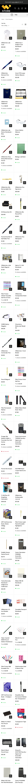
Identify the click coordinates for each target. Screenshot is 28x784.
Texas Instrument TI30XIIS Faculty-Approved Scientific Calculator (20, 440)
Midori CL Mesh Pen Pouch (6, 722)
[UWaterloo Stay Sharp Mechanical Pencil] (7, 148)
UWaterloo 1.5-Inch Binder (5, 610)
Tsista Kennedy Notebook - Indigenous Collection (6, 583)
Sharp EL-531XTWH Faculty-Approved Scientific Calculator (21, 753)
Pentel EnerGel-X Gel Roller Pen (6, 237)
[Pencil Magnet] (7, 371)
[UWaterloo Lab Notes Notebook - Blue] (7, 122)
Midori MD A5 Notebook (19, 582)
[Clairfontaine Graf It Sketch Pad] (21, 658)
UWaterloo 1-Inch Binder (20, 352)
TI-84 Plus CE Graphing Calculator (5, 497)
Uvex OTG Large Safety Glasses (20, 74)
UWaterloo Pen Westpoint (19, 237)
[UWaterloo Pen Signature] (21, 179)
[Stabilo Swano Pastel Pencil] (7, 544)
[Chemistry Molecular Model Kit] (21, 316)
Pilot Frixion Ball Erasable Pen (6, 667)
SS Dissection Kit (6, 212)
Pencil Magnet (5, 379)
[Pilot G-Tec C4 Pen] (21, 630)
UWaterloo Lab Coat (5, 43)
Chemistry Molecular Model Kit (20, 326)
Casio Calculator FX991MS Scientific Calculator (20, 555)
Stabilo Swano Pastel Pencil (5, 553)
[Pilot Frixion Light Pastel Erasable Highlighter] (21, 514)
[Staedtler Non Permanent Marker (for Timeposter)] (21, 687)
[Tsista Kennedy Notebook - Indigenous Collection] (7, 572)
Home (3, 19)
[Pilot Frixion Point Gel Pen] (21, 371)
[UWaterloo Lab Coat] (7, 34)
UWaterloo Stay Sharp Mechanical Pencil (6, 158)
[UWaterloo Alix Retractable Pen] (7, 179)
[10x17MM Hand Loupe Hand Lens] (21, 460)
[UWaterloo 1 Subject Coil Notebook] (21, 34)
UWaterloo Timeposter (18, 102)
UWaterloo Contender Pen (6, 352)
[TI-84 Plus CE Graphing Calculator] (7, 487)
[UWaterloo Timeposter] (21, 93)
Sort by (3, 23)
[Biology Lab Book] (21, 148)
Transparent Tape (20, 721)
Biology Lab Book (20, 157)
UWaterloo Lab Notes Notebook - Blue (6, 132)
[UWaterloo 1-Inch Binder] (21, 342)
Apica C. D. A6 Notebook (19, 266)
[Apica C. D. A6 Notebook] (21, 257)
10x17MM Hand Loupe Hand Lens (20, 469)
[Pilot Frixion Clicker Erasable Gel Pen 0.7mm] (7, 285)
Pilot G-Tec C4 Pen (19, 639)
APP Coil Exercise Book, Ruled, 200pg (6, 524)
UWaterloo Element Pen (5, 74)
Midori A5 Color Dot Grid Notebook (7, 781)
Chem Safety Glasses (19, 131)
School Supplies (9, 19)
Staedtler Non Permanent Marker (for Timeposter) (21, 697)
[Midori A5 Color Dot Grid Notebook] (7, 772)
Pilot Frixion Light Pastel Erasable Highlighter (20, 524)
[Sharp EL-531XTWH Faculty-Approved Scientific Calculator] (21, 742)
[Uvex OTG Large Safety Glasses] (21, 65)
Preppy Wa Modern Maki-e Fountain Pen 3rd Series (6, 439)
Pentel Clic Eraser (6, 469)
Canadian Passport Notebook (21, 610)
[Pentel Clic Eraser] (7, 460)
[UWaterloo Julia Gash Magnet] (7, 257)
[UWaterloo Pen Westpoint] (21, 228)
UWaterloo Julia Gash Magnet (6, 266)
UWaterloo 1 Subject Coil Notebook (19, 44)
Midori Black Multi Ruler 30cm (20, 409)
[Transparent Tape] (21, 713)
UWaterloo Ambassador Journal (19, 497)
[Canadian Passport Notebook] (21, 601)
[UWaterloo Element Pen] (7, 65)
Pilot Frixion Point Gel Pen (20, 380)
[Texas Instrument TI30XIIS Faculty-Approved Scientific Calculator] (21, 428)
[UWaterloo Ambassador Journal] (21, 487)
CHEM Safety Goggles (5, 325)
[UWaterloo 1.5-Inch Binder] (7, 601)
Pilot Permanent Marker (6, 409)
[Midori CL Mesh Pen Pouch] (7, 713)
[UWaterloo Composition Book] (21, 285)
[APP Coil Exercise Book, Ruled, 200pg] (7, 514)
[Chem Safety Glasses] (21, 122)
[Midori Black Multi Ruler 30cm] (21, 399)
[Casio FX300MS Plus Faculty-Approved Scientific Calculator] (21, 772)
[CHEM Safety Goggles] (7, 316)
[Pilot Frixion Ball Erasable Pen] (7, 658)
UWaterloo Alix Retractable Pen (6, 188)
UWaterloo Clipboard (4, 102)
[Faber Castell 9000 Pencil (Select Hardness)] (7, 630)
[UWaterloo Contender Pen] (7, 342)
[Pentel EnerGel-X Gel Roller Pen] (7, 228)
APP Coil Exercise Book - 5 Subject (6, 696)
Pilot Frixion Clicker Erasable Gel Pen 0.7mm (6, 295)
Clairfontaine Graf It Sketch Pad (20, 667)
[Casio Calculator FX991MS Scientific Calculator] (21, 544)
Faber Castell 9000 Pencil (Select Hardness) (6, 639)
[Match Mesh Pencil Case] (7, 742)
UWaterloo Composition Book (20, 295)
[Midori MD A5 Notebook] (21, 572)
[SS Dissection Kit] (7, 204)
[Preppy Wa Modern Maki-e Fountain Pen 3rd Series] (7, 428)
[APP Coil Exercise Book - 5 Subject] (7, 687)
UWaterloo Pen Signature (19, 188)
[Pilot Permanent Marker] (7, 399)
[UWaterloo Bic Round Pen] (21, 204)
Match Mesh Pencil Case (5, 751)
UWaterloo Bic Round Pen (19, 213)
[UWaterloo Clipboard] (7, 93)
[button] (22, 8)
